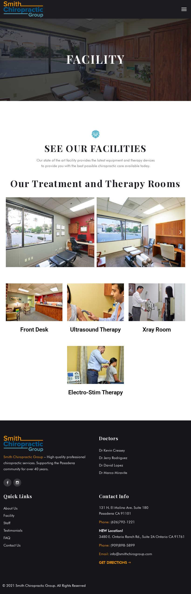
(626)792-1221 (123, 522)
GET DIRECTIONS (113, 562)
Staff (6, 523)
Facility (8, 515)
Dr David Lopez (111, 465)
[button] (10, 232)
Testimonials (12, 530)
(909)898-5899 (123, 545)
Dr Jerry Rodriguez (113, 458)
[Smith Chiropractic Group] (23, 9)
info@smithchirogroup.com (131, 554)
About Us (10, 508)
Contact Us (11, 545)
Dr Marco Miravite (113, 473)
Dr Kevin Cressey (112, 450)
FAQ (6, 538)
